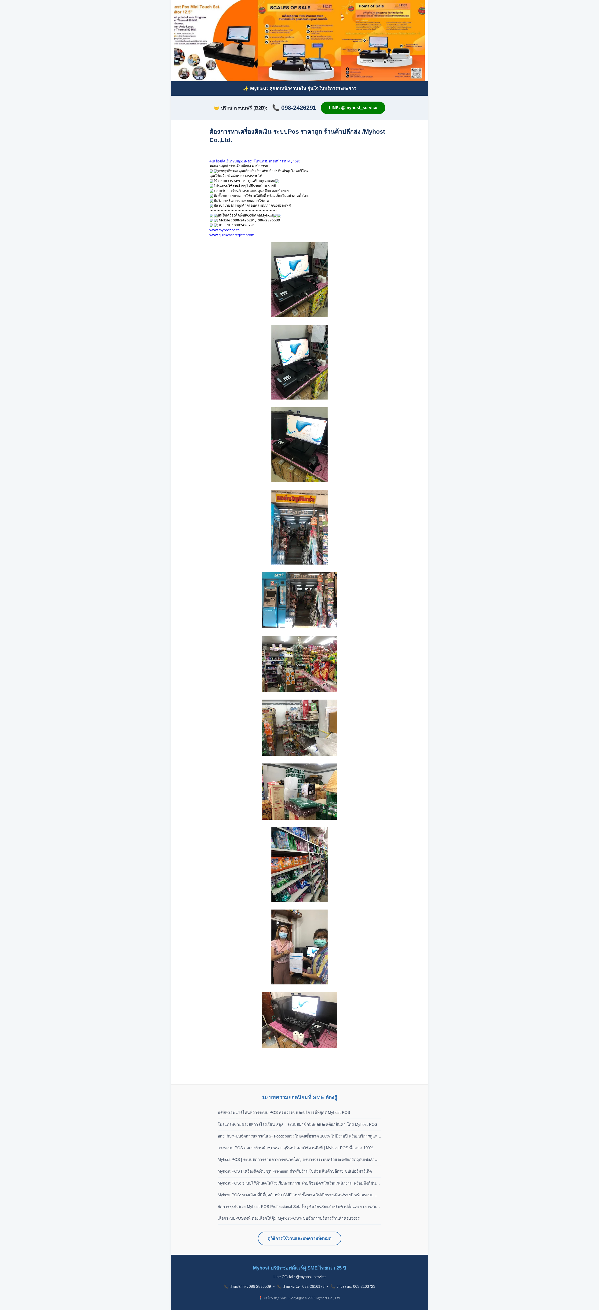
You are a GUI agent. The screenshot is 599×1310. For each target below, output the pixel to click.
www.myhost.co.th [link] (224, 230)
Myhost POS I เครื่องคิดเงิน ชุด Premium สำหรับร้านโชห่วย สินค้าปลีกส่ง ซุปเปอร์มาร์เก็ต (295, 1171)
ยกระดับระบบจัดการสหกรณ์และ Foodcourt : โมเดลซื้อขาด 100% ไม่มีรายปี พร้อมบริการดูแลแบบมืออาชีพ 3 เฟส (297, 1136)
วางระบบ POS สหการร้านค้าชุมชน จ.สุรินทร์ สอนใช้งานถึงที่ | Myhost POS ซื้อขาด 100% (295, 1148)
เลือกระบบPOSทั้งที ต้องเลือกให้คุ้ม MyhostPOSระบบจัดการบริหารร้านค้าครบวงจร (289, 1218)
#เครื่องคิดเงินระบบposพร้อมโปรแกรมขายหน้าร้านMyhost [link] (254, 161)
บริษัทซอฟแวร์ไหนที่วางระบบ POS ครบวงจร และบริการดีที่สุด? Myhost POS (284, 1112)
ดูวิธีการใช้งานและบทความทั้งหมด (300, 1238)
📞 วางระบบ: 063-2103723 (353, 1286)
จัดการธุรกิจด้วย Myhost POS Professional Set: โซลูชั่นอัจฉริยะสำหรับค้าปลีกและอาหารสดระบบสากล (297, 1207)
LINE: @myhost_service (353, 107)
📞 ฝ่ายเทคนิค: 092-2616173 (301, 1286)
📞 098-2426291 (294, 107)
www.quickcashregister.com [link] (231, 234)
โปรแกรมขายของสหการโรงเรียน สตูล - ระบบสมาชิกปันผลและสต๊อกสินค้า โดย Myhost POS (297, 1124)
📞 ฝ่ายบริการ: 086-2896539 (247, 1286)
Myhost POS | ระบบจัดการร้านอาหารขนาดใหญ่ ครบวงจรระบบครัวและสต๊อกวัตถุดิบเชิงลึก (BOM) (296, 1160)
